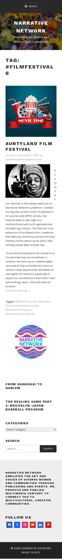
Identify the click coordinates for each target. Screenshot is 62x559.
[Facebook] (9, 525)
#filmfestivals (41, 301)
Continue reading (18, 290)
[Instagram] (25, 525)
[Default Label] (33, 525)
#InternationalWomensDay (22, 305)
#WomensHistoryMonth (20, 314)
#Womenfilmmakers (18, 309)
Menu (33, 6)
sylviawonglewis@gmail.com (24, 159)
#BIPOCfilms (23, 301)
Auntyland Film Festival (29, 146)
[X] (17, 525)
